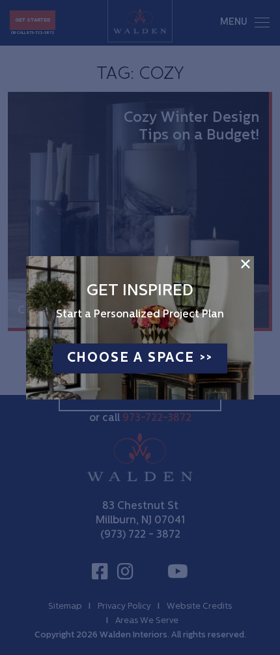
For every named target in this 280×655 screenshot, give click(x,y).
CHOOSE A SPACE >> (140, 358)
